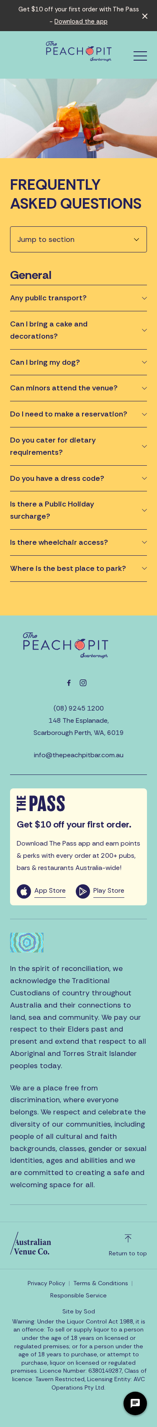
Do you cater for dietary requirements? (53, 446)
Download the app (81, 21)
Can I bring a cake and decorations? (49, 330)
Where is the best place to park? (68, 568)
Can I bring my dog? (45, 362)
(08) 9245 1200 (79, 708)
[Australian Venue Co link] (30, 1243)
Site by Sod (78, 1311)
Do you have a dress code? (57, 478)
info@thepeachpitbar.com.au (79, 755)
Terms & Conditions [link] (100, 1283)
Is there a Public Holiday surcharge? (52, 510)
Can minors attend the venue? (64, 388)
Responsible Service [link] (78, 1295)
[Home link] (79, 51)
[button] (140, 58)
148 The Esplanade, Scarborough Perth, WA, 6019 (78, 726)
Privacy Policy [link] (46, 1283)
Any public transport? (48, 298)
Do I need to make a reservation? (68, 414)
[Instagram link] (83, 682)
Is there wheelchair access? (59, 542)
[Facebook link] (69, 682)
